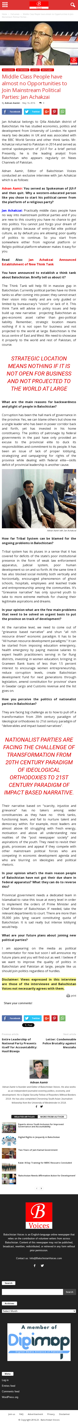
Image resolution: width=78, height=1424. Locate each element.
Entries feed (8, 1385)
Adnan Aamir (12, 102)
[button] (72, 5)
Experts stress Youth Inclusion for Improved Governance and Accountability (41, 1125)
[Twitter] (41, 1107)
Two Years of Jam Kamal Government (38, 1149)
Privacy (51, 1414)
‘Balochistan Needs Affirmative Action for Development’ (47, 1175)
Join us (11, 1414)
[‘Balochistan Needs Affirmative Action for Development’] (9, 1179)
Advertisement (35, 1414)
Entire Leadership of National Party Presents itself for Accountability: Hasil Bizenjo (19, 1045)
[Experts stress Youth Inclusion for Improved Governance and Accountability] (9, 1127)
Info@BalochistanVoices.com (46, 1258)
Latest (35, 70)
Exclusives (8, 70)
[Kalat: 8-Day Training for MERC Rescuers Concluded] (9, 1166)
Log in (5, 1380)
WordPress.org (10, 1397)
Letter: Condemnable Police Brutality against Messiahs (59, 1043)
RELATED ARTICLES (24, 1116)
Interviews (22, 70)
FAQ (21, 1414)
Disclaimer (64, 1414)
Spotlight (47, 70)
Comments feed (10, 1391)
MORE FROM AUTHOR (52, 1116)
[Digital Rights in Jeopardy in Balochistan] (9, 1140)
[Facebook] (36, 1107)
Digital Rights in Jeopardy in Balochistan (39, 1137)
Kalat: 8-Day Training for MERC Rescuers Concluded (45, 1162)
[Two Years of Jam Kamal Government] (9, 1153)
